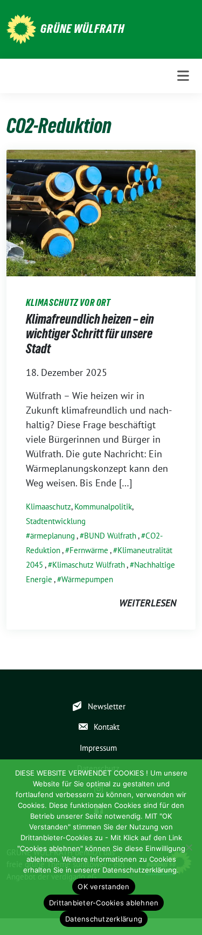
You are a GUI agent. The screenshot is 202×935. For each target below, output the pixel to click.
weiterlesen (147, 603)
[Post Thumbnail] (101, 212)
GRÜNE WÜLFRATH (82, 29)
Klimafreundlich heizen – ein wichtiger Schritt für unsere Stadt (90, 334)
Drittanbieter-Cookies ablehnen (104, 902)
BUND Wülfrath (110, 536)
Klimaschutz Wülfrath (88, 565)
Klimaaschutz (48, 506)
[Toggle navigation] (183, 76)
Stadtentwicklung (56, 521)
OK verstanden (103, 886)
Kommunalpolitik (103, 506)
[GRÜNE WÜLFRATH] (21, 28)
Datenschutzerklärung (103, 919)
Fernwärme (88, 550)
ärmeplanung (52, 536)
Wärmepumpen (87, 579)
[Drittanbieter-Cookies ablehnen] (188, 847)
